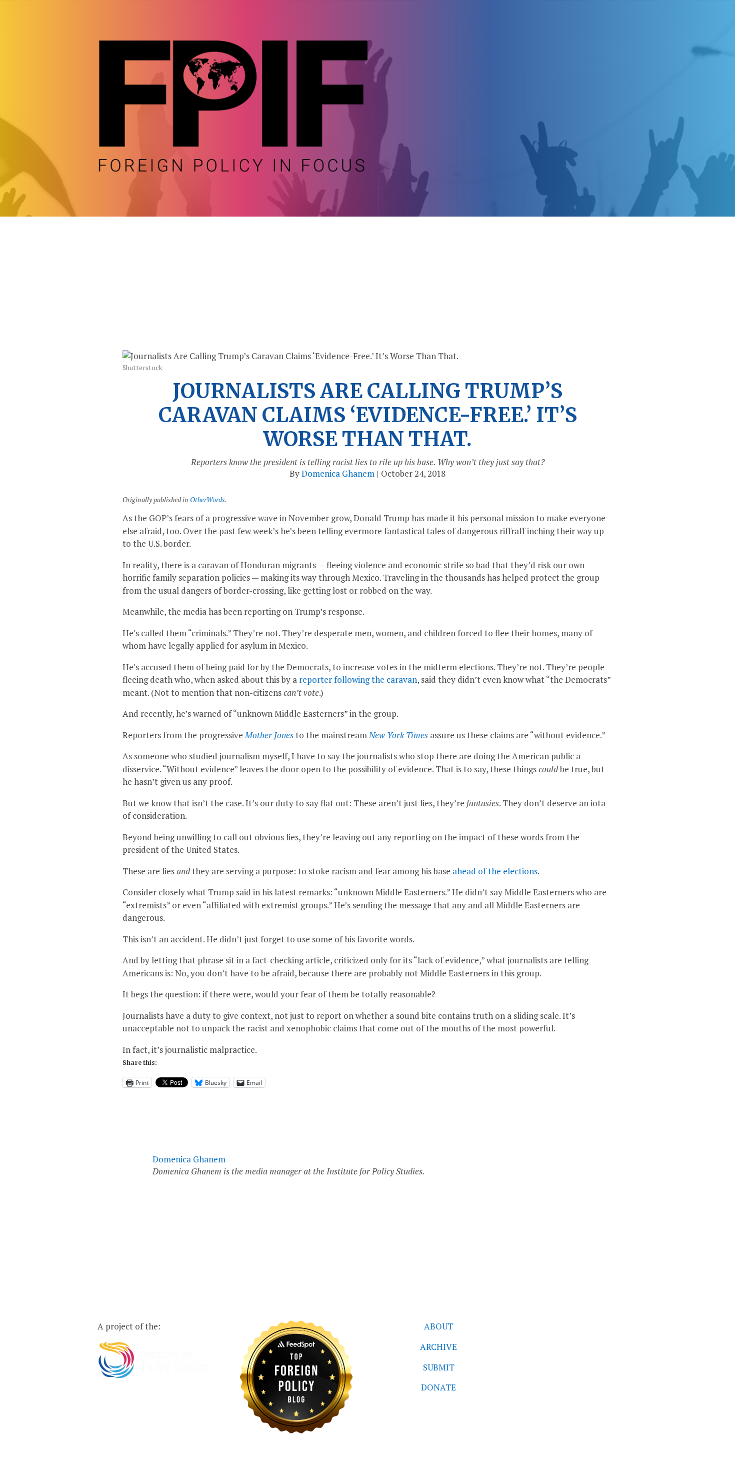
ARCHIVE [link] (438, 1346)
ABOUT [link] (438, 1326)
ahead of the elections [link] (495, 871)
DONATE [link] (438, 1387)
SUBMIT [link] (438, 1367)
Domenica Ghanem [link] (338, 473)
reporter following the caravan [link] (358, 679)
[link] (233, 173)
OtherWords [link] (207, 499)
